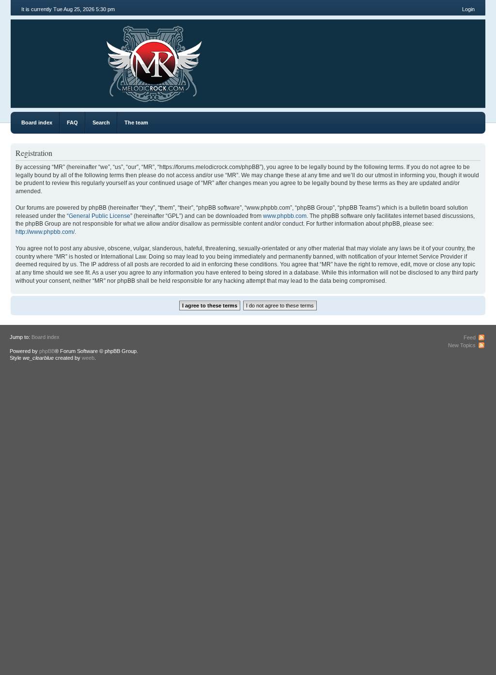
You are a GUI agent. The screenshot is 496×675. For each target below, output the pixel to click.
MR (65, 60)
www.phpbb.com (285, 216)
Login (468, 9)
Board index (36, 122)
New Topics (462, 345)
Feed (470, 337)
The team (136, 122)
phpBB (47, 351)
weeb (88, 358)
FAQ (72, 122)
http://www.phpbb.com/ (45, 232)
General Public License (99, 216)
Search (101, 122)
